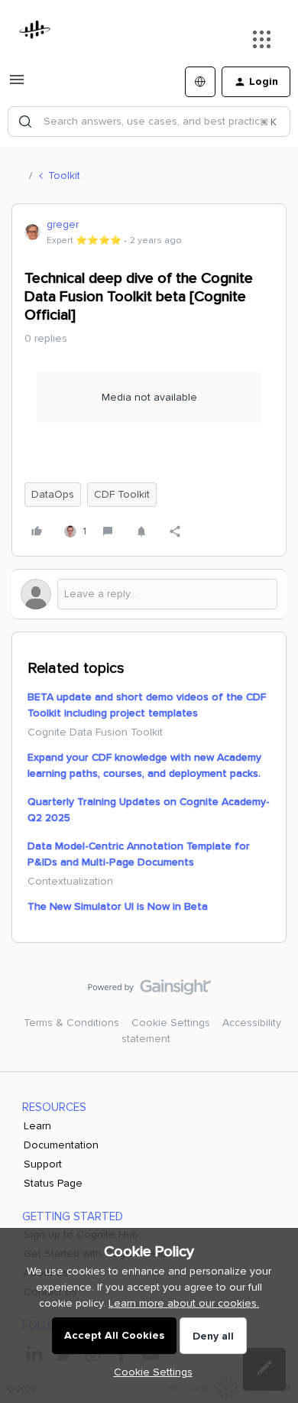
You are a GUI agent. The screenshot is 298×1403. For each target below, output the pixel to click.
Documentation (61, 1144)
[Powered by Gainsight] (149, 990)
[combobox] (149, 121)
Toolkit (64, 175)
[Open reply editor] (149, 594)
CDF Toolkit (122, 494)
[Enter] (25, 121)
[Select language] (200, 82)
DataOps (52, 494)
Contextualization (70, 881)
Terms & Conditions (71, 1022)
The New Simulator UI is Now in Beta (118, 906)
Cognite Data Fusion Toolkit (95, 732)
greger (63, 224)
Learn (37, 1125)
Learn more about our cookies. (184, 1303)
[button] (17, 85)
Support (43, 1164)
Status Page (53, 1183)
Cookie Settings (170, 1022)
